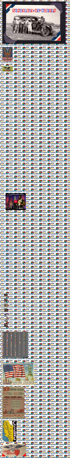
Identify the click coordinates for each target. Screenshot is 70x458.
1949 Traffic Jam (6, 273)
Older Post (66, 219)
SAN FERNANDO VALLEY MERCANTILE (11, 150)
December (6, 238)
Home (35, 219)
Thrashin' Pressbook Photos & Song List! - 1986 (15, 313)
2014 (4, 233)
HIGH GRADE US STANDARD (9, 99)
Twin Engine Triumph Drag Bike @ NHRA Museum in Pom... (13, 251)
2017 (4, 230)
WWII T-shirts (6, 185)
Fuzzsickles (6, 275)
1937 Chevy (6, 256)
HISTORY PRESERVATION (8, 105)
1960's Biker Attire (7, 276)
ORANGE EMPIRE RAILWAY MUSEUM (11, 116)
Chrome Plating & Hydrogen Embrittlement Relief (15, 309)
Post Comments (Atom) (9, 221)
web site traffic (3, 361)
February (5, 283)
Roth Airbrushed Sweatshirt (8, 262)
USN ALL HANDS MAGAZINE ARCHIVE (11, 168)
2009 (4, 287)
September (6, 242)
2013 (4, 234)
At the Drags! (6, 263)
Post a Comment (4, 217)
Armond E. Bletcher (7, 258)
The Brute (5, 274)
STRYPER (6, 156)
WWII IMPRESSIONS (7, 179)
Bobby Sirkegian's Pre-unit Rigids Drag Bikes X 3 (15, 294)
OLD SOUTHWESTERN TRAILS (9, 111)
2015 (4, 232)
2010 (4, 286)
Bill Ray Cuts (6, 271)
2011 (4, 237)
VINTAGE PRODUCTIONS (8, 173)
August (5, 243)
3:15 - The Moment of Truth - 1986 (9, 255)
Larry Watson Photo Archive (8, 278)
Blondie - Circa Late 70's (8, 280)
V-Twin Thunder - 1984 (7, 257)
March (5, 282)
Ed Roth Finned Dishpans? (12, 299)
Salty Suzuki (6, 261)
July (5, 244)
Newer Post (4, 219)
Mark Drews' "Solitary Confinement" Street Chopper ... (12, 253)
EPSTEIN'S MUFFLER (8, 94)
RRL (5, 139)
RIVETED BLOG (7, 133)
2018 (4, 228)
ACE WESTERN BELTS (8, 77)
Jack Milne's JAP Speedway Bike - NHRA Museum (12, 249)
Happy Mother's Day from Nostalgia (9, 277)
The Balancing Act (7, 268)
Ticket (5, 270)
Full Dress (5, 267)
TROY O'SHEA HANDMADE (9, 162)
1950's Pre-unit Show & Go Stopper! (9, 264)
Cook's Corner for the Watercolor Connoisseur (15, 304)
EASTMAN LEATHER (8, 88)
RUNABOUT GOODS (7, 145)
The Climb (5, 269)
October (5, 240)
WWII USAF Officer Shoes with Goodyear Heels (11, 259)
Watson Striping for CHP (12, 318)
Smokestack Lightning (7, 265)
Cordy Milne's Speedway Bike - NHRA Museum (11, 247)
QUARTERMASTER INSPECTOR (9, 122)
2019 (4, 227)
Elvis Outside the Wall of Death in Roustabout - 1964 (12, 252)
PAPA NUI (6, 128)
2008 (4, 288)
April (5, 281)
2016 (4, 231)
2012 (4, 236)
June (5, 245)
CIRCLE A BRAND (7, 82)
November (6, 239)
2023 (4, 226)
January (5, 284)
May (5, 246)
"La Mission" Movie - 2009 (12, 323)
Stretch (10, 211)
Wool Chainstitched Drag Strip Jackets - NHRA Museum (12, 250)
